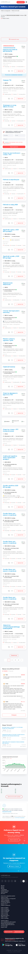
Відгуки (2, 888)
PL (25, 881)
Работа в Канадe (4, 918)
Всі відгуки (14, 715)
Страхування (4, 889)
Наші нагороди (4, 892)
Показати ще (14, 655)
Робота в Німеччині (5, 910)
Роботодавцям (21, 2)
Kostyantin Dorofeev (6, 811)
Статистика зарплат (5, 902)
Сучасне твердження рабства (7, 924)
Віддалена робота (5, 915)
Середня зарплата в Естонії (10, 756)
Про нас (2, 885)
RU (21, 881)
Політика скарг (4, 925)
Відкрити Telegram (15, 866)
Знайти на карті (4, 897)
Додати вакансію (19, 931)
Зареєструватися (14, 146)
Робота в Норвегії (5, 911)
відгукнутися (20, 98)
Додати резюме (8, 931)
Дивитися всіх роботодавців (14, 796)
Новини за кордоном (5, 905)
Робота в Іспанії (4, 914)
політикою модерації (19, 817)
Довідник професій (5, 901)
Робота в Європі (4, 907)
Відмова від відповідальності (7, 923)
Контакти (3, 893)
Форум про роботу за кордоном (8, 898)
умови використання (13, 142)
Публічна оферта (5, 920)
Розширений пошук (14, 39)
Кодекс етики (4, 927)
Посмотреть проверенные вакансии (13, 74)
